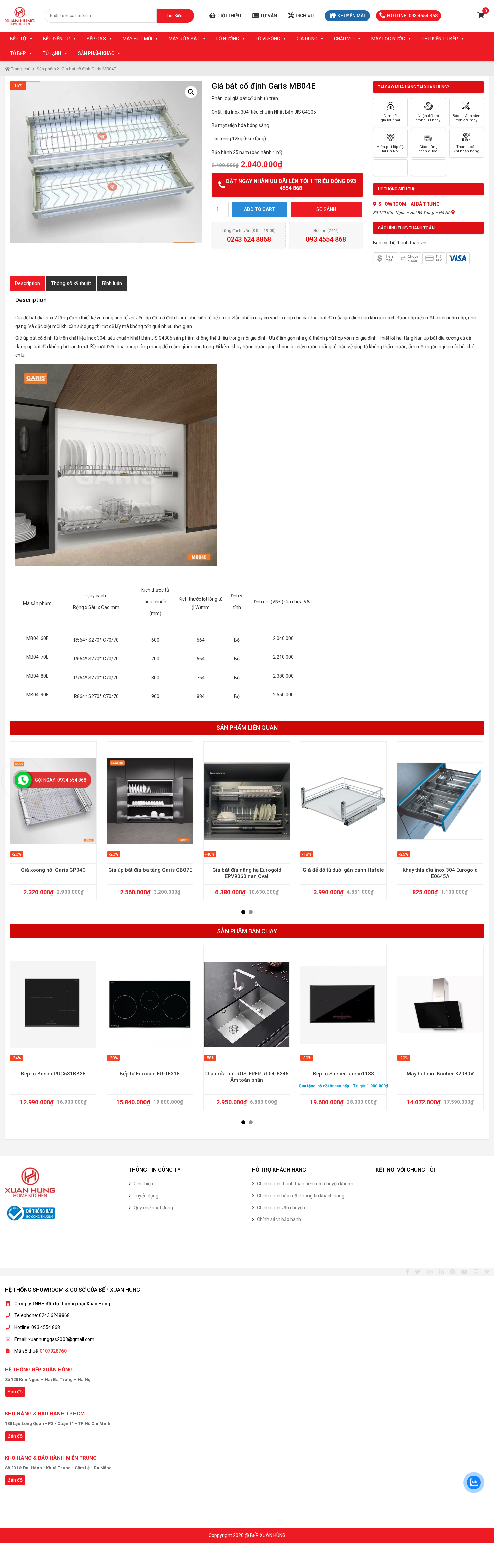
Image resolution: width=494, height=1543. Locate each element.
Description (27, 283)
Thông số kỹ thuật (71, 283)
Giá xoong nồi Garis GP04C (53, 870)
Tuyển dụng (146, 1196)
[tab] (27, 283)
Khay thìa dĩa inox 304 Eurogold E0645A (440, 873)
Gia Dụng (307, 38)
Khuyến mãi (351, 15)
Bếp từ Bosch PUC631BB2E (53, 1074)
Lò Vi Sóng (268, 38)
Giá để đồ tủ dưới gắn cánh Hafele (343, 870)
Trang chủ (20, 68)
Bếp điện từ (56, 38)
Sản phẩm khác (96, 53)
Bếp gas (96, 38)
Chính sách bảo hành (279, 1219)
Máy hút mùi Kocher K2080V (440, 1074)
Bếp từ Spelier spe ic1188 (343, 1074)
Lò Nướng (227, 38)
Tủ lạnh (52, 53)
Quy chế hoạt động (153, 1207)
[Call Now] (23, 780)
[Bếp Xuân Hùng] (20, 16)
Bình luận (112, 283)
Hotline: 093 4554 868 (412, 15)
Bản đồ (15, 1391)
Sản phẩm (46, 68)
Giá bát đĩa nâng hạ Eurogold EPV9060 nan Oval (246, 873)
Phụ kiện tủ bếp (440, 38)
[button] (243, 912)
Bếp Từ (18, 38)
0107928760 (53, 1351)
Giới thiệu (229, 15)
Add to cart (259, 209)
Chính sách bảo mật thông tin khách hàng (300, 1196)
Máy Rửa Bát (184, 38)
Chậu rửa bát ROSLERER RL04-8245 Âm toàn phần (246, 1077)
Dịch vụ (305, 15)
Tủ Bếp (18, 53)
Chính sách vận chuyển (281, 1207)
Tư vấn (268, 15)
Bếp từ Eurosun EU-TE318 (150, 1074)
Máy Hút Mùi (137, 38)
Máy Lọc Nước (388, 38)
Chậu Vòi (344, 38)
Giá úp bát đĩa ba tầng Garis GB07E (150, 870)
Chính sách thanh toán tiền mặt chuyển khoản (305, 1183)
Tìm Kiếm (175, 15)
